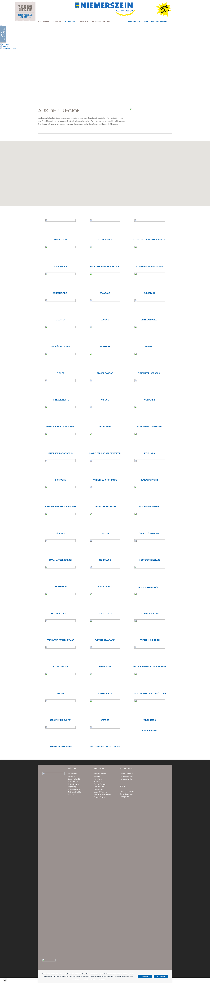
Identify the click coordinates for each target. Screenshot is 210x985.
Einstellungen (5, 980)
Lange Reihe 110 (74, 779)
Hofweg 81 (72, 776)
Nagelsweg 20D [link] (73, 787)
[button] (169, 22)
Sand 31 (71, 794)
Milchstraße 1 (73, 781)
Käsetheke (97, 781)
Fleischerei (98, 779)
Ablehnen (145, 976)
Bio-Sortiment (99, 789)
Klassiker (97, 776)
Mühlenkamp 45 (73, 784)
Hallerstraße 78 (73, 774)
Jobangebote (124, 797)
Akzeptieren (161, 976)
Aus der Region (99, 797)
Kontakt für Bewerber (127, 791)
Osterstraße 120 (74, 789)
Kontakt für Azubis (126, 774)
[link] (203, 487)
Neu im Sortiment (100, 774)
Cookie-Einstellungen (89, 979)
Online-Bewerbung (126, 776)
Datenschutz (75, 979)
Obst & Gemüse (99, 787)
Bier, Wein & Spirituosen (102, 794)
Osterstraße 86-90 (74, 792)
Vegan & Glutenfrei (100, 792)
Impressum (102, 979)
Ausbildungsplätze (126, 779)
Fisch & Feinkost (100, 784)
